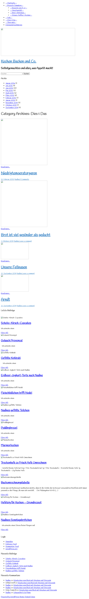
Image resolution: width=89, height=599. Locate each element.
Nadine (17, 179)
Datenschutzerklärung (14, 25)
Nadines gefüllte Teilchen (15, 410)
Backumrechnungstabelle (15, 483)
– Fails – (9, 17)
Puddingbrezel (9, 428)
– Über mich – (11, 22)
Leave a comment (25, 241)
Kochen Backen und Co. (18, 61)
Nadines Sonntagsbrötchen (16, 520)
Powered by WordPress (10, 597)
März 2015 (10, 95)
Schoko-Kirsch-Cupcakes (16, 323)
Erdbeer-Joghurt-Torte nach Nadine (22, 375)
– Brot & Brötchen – (18, 13)
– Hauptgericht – (17, 10)
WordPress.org (11, 549)
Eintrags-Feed (11, 544)
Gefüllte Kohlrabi (11, 358)
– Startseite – (11, 3)
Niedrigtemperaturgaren (19, 173)
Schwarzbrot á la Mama (22, 592)
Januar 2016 (10, 83)
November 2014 (12, 103)
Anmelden (9, 541)
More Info (4, 333)
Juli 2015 (9, 86)
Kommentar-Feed (12, 546)
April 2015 (10, 93)
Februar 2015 (11, 98)
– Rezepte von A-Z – (18, 8)
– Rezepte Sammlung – (14, 5)
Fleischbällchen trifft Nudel (16, 393)
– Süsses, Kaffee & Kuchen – (21, 15)
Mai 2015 (9, 90)
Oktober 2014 (11, 105)
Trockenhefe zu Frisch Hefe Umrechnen (23, 463)
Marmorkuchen (10, 445)
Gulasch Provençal (11, 340)
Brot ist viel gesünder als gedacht (25, 234)
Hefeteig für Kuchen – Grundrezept (21, 502)
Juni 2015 (9, 88)
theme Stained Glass (27, 597)
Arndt (5, 299)
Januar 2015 (10, 100)
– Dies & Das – (11, 20)
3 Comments (24, 179)
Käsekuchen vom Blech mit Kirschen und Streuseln (32, 580)
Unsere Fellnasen (14, 267)
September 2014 (12, 107)
